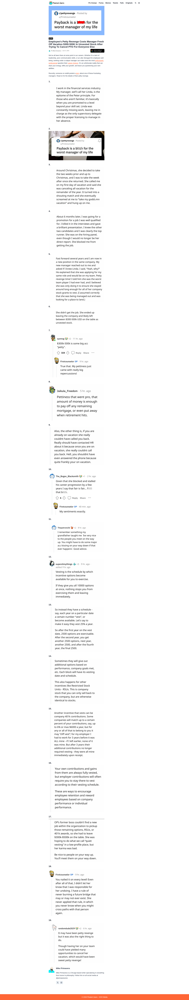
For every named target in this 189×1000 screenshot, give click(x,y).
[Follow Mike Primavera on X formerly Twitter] (57, 982)
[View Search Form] (135, 3)
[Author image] (49, 51)
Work (51, 38)
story (77, 73)
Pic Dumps (92, 3)
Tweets (115, 3)
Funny (101, 3)
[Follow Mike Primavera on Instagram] (61, 982)
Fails (122, 3)
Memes (108, 3)
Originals (129, 3)
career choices (73, 63)
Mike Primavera (57, 50)
